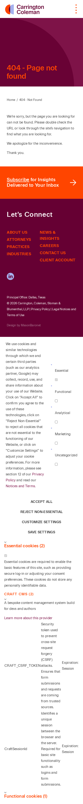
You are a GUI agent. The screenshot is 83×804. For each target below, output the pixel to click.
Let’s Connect (30, 214)
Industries (19, 254)
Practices (18, 246)
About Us (17, 232)
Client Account (58, 260)
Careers (49, 245)
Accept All (41, 502)
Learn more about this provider (28, 618)
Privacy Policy (40, 309)
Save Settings (41, 532)
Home (11, 100)
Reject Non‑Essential (41, 512)
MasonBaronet (31, 325)
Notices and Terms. (21, 486)
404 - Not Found (30, 100)
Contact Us (53, 253)
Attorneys (19, 239)
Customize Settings (41, 522)
